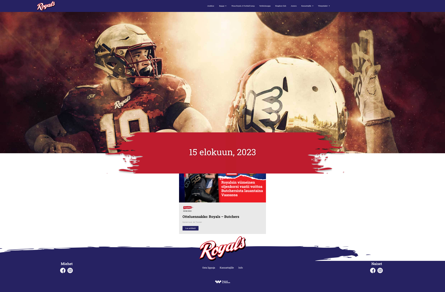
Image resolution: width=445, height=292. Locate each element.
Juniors (294, 6)
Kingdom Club (280, 6)
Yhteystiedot (323, 6)
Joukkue (210, 6)
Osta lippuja (208, 267)
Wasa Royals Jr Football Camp (243, 6)
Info (240, 267)
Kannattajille (306, 6)
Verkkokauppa (265, 6)
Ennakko (187, 207)
